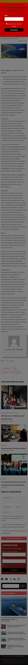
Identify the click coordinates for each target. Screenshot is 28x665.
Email (6, 15)
